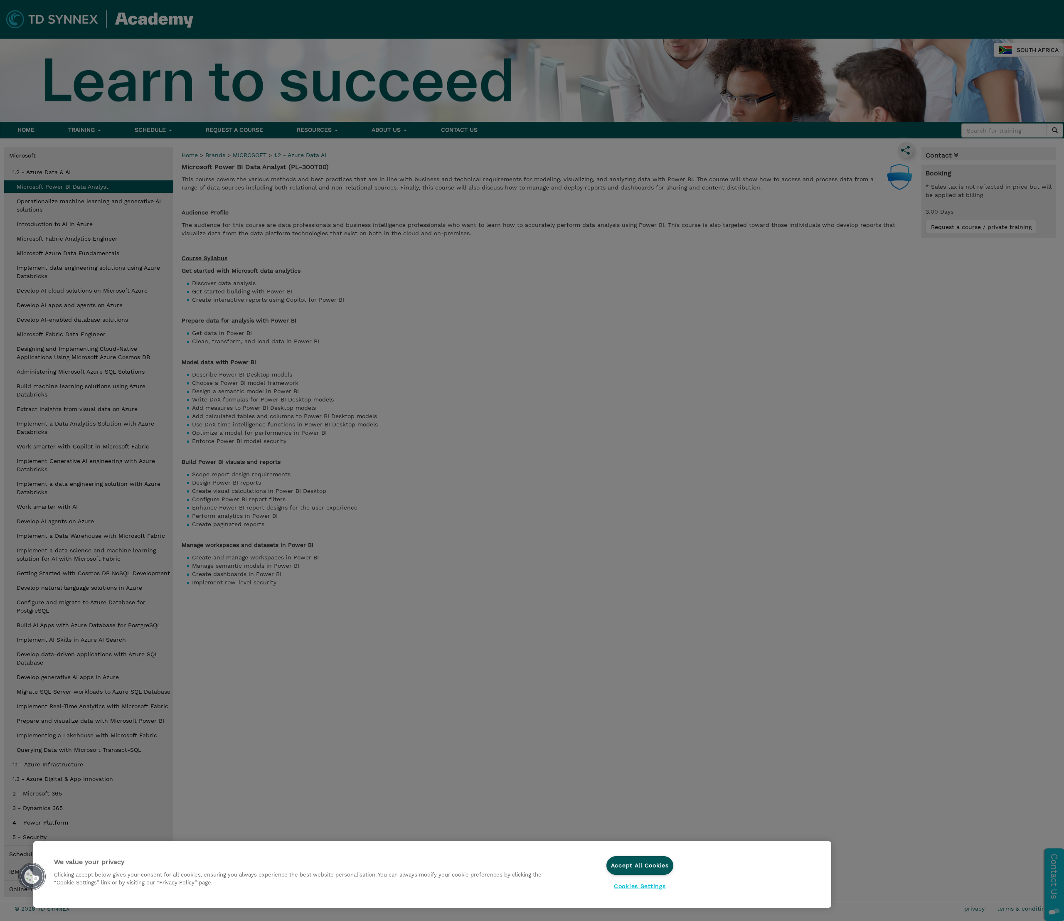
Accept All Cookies (640, 865)
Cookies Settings (640, 886)
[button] (32, 876)
